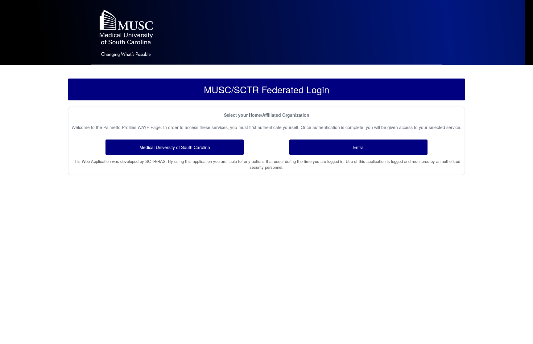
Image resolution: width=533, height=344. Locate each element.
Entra (358, 147)
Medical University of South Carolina (174, 147)
